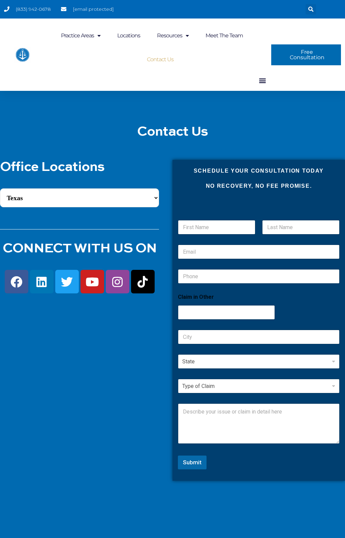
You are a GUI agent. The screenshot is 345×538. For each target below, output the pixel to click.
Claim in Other (196, 297)
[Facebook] (16, 281)
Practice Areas (77, 35)
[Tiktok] (143, 281)
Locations (128, 35)
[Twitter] (67, 281)
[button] (311, 9)
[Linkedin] (42, 281)
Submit (192, 462)
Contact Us (160, 59)
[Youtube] (92, 281)
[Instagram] (117, 281)
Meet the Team (224, 35)
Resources (169, 35)
